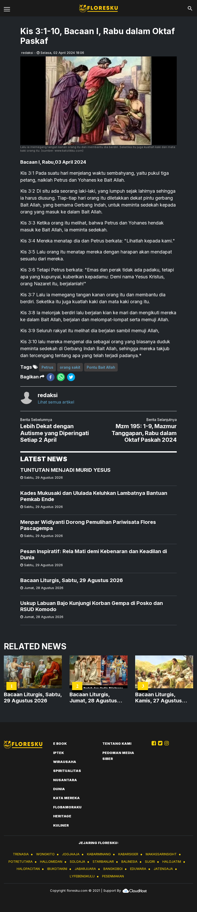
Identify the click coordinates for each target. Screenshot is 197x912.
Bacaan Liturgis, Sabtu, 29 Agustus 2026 (71, 580)
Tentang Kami (116, 743)
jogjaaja (71, 854)
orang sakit (70, 367)
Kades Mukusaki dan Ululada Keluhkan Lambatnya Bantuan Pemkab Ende (93, 496)
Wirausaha (64, 762)
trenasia (21, 854)
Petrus (47, 367)
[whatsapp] (61, 377)
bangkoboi (113, 869)
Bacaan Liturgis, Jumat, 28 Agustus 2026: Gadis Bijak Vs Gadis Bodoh (95, 697)
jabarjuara (85, 869)
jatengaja (163, 869)
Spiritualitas (67, 771)
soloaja (77, 861)
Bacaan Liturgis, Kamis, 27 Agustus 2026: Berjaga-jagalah (163, 697)
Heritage (62, 816)
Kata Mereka (66, 798)
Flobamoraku (67, 807)
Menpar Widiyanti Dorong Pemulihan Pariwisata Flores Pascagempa (88, 525)
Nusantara (65, 780)
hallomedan (51, 861)
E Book (60, 743)
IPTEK (58, 753)
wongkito (45, 854)
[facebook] (50, 377)
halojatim (171, 861)
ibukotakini (57, 869)
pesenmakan (113, 876)
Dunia (59, 789)
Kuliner (61, 825)
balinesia (129, 861)
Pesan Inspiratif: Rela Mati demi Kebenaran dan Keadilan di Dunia (93, 554)
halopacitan (28, 869)
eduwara (138, 869)
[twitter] (71, 377)
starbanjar (103, 861)
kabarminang (99, 854)
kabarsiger (128, 854)
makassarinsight (161, 854)
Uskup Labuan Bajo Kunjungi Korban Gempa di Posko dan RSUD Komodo (91, 606)
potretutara (20, 861)
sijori (150, 861)
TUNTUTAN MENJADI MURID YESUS (65, 470)
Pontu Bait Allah (101, 367)
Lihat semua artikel (56, 402)
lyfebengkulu (82, 876)
